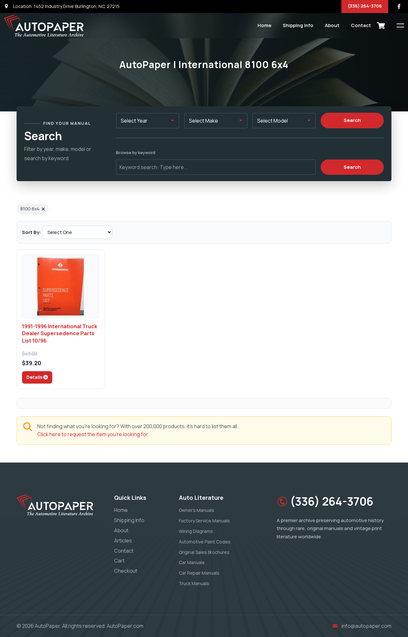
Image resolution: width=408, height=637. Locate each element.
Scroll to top (14, 320)
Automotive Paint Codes (204, 542)
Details (34, 377)
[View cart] (380, 25)
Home (264, 25)
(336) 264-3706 (365, 6)
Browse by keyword (135, 152)
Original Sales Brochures (204, 552)
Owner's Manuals (196, 510)
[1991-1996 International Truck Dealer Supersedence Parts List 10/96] (60, 286)
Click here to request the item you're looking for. (93, 434)
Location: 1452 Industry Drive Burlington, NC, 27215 (66, 6)
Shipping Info (298, 25)
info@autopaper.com (366, 625)
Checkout (125, 570)
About (332, 25)
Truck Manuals (194, 583)
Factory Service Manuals (204, 521)
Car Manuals (192, 562)
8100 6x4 (30, 209)
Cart (119, 560)
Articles (123, 540)
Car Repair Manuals (199, 573)
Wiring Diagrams (196, 531)
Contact (361, 25)
